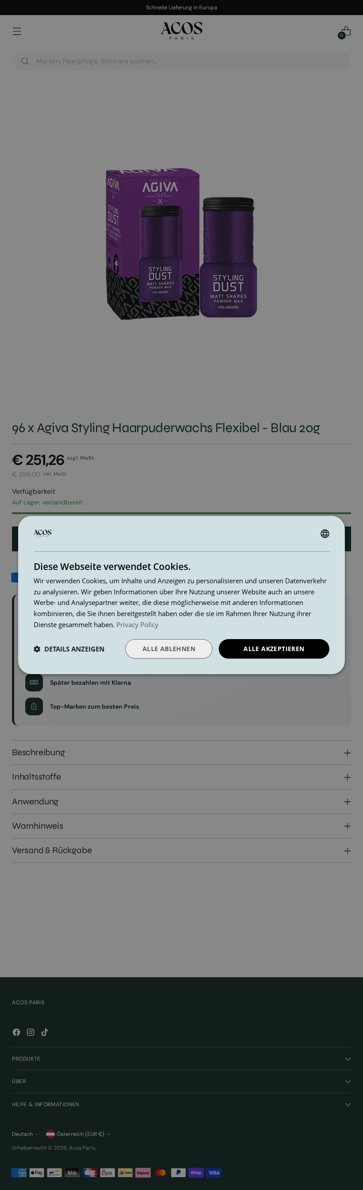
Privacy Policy (137, 624)
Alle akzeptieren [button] (273, 648)
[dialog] (181, 595)
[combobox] (325, 533)
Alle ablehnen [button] (169, 648)
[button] (69, 649)
